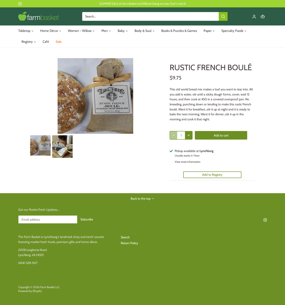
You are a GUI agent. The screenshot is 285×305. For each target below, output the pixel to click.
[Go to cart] (262, 16)
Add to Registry (212, 175)
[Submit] (223, 16)
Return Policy (129, 243)
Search (125, 237)
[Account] (254, 16)
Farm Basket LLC (50, 287)
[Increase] (188, 135)
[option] (40, 145)
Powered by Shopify (30, 291)
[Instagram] (20, 4)
